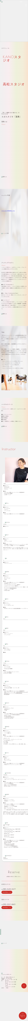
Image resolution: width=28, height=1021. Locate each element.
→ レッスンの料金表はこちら (8, 210)
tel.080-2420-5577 (8, 152)
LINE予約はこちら (6, 892)
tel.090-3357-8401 (8, 164)
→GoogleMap (7, 155)
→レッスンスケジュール (9, 157)
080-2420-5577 (8, 889)
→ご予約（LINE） (8, 159)
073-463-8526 (9, 978)
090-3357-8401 (8, 904)
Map (24, 985)
